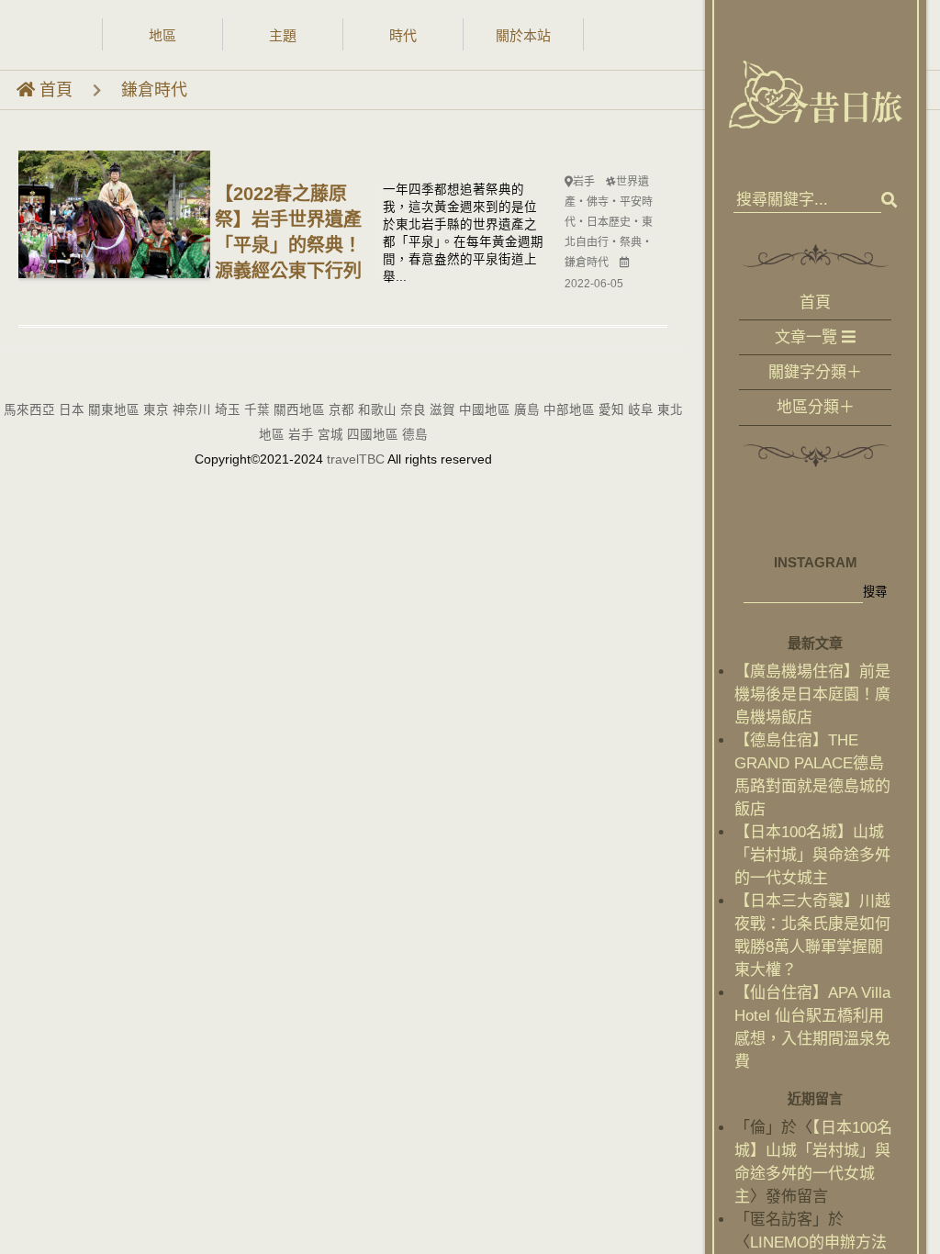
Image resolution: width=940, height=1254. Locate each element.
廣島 (527, 410)
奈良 (413, 410)
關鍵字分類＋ (815, 372)
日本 (71, 410)
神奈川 (192, 410)
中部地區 (569, 410)
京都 (341, 410)
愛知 (611, 410)
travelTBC (357, 459)
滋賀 (442, 410)
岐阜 (641, 410)
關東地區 (114, 410)
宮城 (330, 435)
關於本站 (523, 35)
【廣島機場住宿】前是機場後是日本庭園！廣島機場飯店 (812, 694)
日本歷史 (609, 222)
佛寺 (598, 202)
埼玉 (228, 410)
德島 (415, 435)
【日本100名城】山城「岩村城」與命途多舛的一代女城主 (812, 855)
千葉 (257, 410)
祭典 (631, 242)
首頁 (54, 90)
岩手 (584, 181)
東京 (156, 410)
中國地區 (484, 410)
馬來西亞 (29, 410)
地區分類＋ (816, 407)
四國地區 (372, 435)
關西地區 (299, 410)
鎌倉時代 (154, 90)
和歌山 (377, 410)
